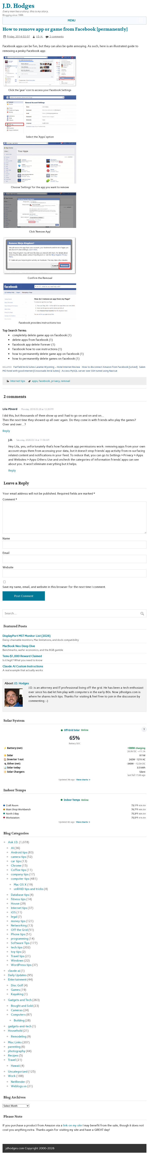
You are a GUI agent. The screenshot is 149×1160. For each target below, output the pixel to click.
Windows (17, 960)
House (15, 903)
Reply (6, 431)
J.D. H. (39, 36)
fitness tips (18, 899)
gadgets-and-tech (19, 1026)
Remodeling (18, 1036)
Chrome (16, 865)
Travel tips (17, 956)
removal (65, 381)
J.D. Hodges (21, 683)
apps (34, 381)
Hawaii (15, 1065)
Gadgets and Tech (20, 1000)
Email (6, 553)
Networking (19, 925)
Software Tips (20, 943)
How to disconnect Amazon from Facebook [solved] (109, 367)
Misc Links (15, 1042)
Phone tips (18, 934)
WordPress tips (21, 965)
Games (15, 989)
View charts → (83, 779)
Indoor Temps (72, 800)
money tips (18, 921)
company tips (20, 874)
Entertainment (17, 979)
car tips (16, 861)
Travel (12, 1060)
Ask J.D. (13, 842)
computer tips (20, 878)
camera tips (18, 856)
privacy (55, 381)
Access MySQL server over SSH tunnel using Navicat (89, 370)
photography (16, 1051)
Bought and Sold (22, 1006)
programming (19, 938)
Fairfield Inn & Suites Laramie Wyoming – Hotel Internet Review (46, 367)
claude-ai (14, 970)
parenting (14, 1046)
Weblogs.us (19, 1086)
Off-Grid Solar (72, 730)
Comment (10, 499)
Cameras (17, 1010)
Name (6, 538)
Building (19, 1020)
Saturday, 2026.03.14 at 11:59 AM (32, 440)
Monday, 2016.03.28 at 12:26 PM (37, 409)
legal (14, 916)
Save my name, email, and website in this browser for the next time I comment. (54, 586)
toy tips (16, 951)
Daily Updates (17, 975)
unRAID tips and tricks (28, 889)
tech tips (16, 947)
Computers (18, 1014)
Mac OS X (20, 884)
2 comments (56, 36)
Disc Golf (17, 985)
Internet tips (17, 381)
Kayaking (17, 994)
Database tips (20, 894)
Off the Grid (19, 930)
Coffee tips (18, 870)
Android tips (19, 852)
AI (12, 848)
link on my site (72, 1125)
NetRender (18, 1081)
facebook (44, 381)
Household (15, 1030)
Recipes (13, 1055)
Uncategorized (17, 1071)
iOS (13, 912)
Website (8, 567)
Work (12, 1076)
